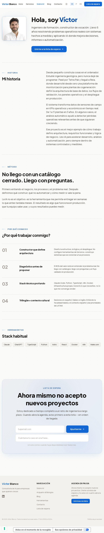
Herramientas (42, 500)
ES (72, 4)
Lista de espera (93, 4)
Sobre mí (40, 4)
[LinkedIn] (3, 496)
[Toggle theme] (66, 4)
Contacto (58, 4)
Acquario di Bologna (45, 492)
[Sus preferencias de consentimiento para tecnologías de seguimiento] (4, 528)
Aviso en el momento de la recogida (33, 529)
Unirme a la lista (80, 501)
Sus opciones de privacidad (68, 529)
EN (81, 4)
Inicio (21, 4)
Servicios (30, 4)
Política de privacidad (95, 519)
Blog (49, 4)
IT (76, 4)
